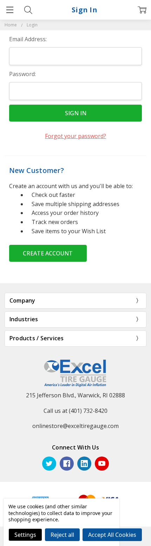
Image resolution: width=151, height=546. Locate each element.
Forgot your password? (75, 136)
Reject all (62, 535)
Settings (25, 535)
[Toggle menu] (9, 9)
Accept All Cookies (112, 535)
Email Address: (28, 39)
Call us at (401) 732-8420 (75, 411)
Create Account (48, 253)
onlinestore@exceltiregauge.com (75, 426)
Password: (22, 74)
